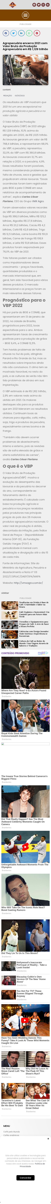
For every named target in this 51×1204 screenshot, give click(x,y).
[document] (25, 602)
